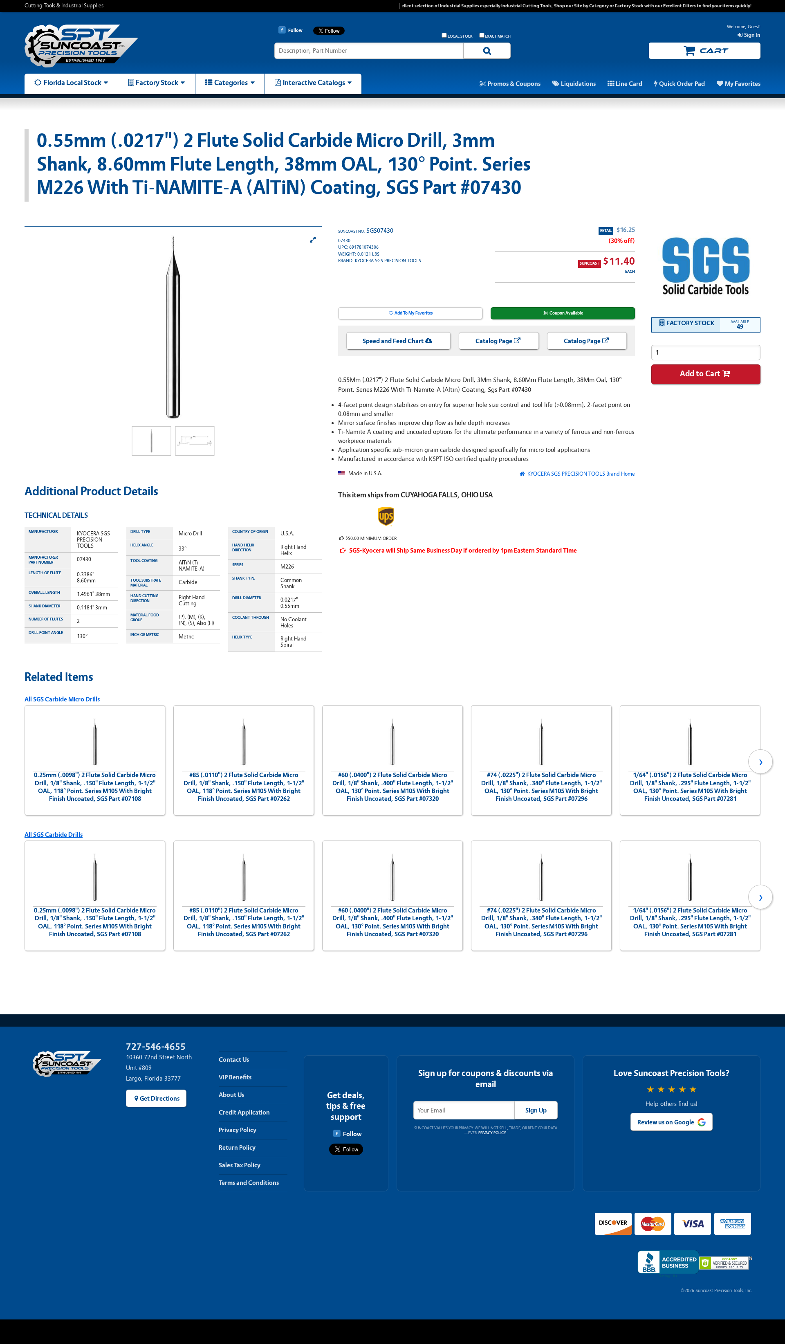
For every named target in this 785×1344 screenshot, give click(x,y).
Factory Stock (157, 83)
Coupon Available (566, 313)
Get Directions (159, 1098)
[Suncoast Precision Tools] (112, 46)
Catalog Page (493, 341)
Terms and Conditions (249, 1183)
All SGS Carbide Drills (54, 834)
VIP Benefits (235, 1077)
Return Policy (237, 1147)
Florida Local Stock (72, 83)
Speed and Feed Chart (393, 341)
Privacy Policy (237, 1130)
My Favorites (742, 84)
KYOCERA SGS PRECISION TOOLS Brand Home (580, 474)
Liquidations (578, 84)
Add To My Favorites (414, 313)
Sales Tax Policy (239, 1165)
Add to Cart (700, 373)
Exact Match (498, 36)
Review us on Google (665, 1122)
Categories (231, 83)
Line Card (629, 84)
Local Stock (460, 36)
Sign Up (536, 1110)
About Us (231, 1095)
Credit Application (244, 1112)
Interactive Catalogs (314, 83)
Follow (352, 1134)
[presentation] (24, 761)
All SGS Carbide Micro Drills (62, 699)
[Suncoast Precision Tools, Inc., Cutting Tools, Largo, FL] (668, 1264)
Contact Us (234, 1059)
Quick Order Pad (682, 84)
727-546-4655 (156, 1046)
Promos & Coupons (514, 84)
